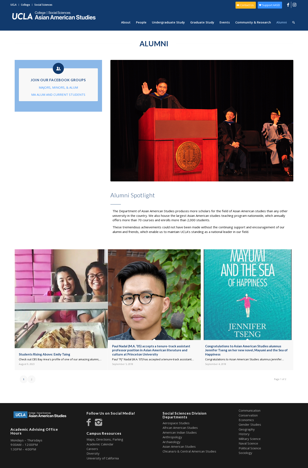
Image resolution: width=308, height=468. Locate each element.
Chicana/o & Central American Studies (189, 451)
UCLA (13, 4)
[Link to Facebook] (288, 5)
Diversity (93, 453)
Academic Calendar (100, 444)
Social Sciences (43, 4)
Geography (247, 429)
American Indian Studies (180, 432)
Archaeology (171, 442)
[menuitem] (14, 5)
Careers (92, 449)
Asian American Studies (179, 446)
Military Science (250, 439)
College (25, 4)
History (244, 434)
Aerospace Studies (176, 423)
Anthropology (172, 437)
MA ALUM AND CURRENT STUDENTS (58, 94)
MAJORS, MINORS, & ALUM (58, 87)
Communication (249, 410)
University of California (103, 458)
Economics (246, 420)
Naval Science (248, 443)
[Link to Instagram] (294, 5)
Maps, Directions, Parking (105, 439)
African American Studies (180, 427)
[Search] (294, 22)
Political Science (250, 448)
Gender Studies (250, 424)
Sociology (245, 453)
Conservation (248, 415)
